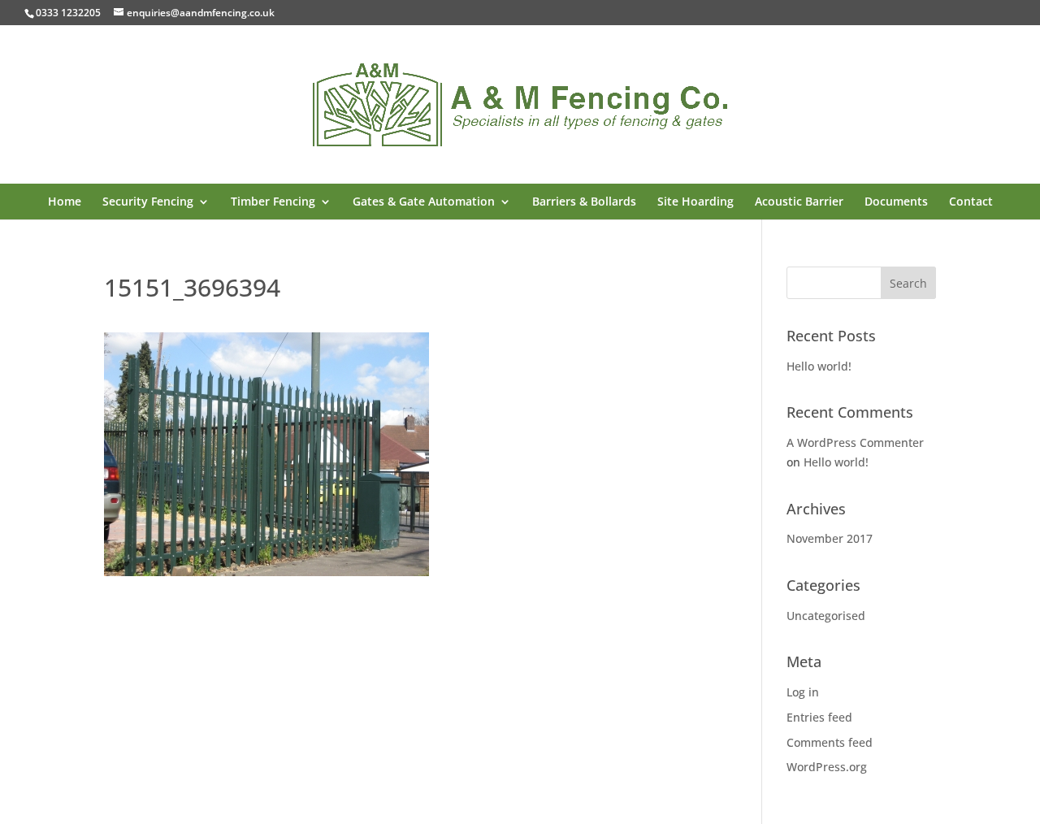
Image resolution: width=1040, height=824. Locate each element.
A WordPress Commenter (855, 442)
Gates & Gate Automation (424, 202)
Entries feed (819, 717)
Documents (896, 202)
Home (64, 202)
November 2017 (829, 538)
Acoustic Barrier (799, 202)
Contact (971, 202)
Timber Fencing (273, 202)
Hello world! (819, 366)
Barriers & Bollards (584, 202)
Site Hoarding (695, 202)
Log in (802, 692)
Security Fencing (147, 202)
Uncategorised (825, 615)
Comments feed (829, 742)
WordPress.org (826, 766)
